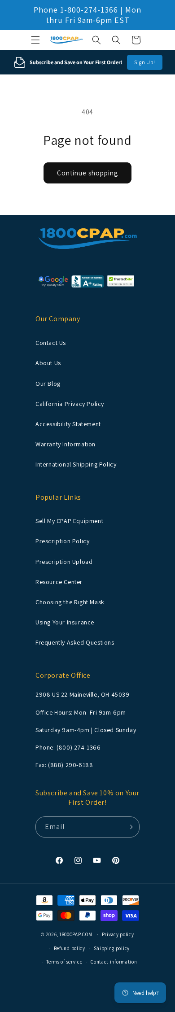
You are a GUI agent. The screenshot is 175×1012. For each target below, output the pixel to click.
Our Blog (48, 384)
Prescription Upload (63, 562)
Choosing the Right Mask (70, 602)
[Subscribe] (129, 827)
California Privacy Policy (69, 404)
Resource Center (59, 582)
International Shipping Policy (75, 464)
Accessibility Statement (68, 424)
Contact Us (50, 343)
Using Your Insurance (64, 622)
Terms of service (64, 962)
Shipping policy (112, 948)
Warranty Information (65, 444)
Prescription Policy (62, 541)
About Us (48, 363)
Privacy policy (118, 934)
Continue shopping (87, 173)
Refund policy (69, 948)
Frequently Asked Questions (74, 642)
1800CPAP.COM (75, 934)
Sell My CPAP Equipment (69, 521)
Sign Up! (144, 62)
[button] (35, 40)
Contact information (114, 962)
